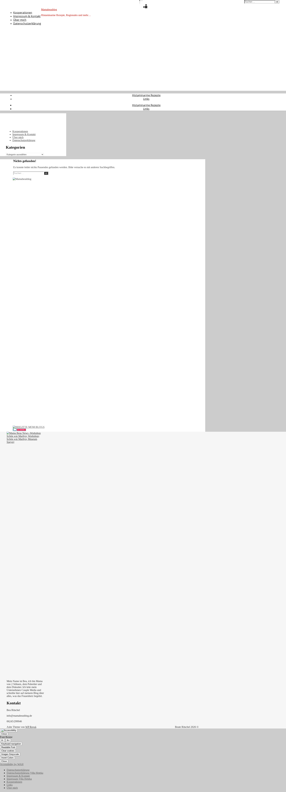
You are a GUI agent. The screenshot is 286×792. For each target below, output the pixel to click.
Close (4, 734)
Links (146, 99)
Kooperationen (22, 12)
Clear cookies (7, 751)
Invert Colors (7, 757)
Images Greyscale (10, 754)
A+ (8, 740)
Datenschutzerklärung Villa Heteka (25, 772)
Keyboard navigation (11, 744)
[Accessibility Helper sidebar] (9, 730)
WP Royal (30, 727)
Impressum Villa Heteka (19, 778)
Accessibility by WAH (12, 764)
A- (2, 740)
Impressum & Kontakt (27, 16)
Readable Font (8, 747)
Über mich (19, 20)
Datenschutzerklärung (27, 23)
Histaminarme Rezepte (146, 95)
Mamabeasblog (49, 9)
